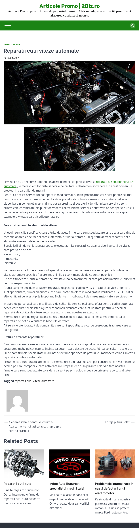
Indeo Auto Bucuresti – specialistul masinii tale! (66, 486)
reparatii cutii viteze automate (34, 381)
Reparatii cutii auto (17, 484)
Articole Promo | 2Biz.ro (69, 6)
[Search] (132, 25)
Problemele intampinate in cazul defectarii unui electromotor (114, 488)
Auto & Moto (12, 44)
